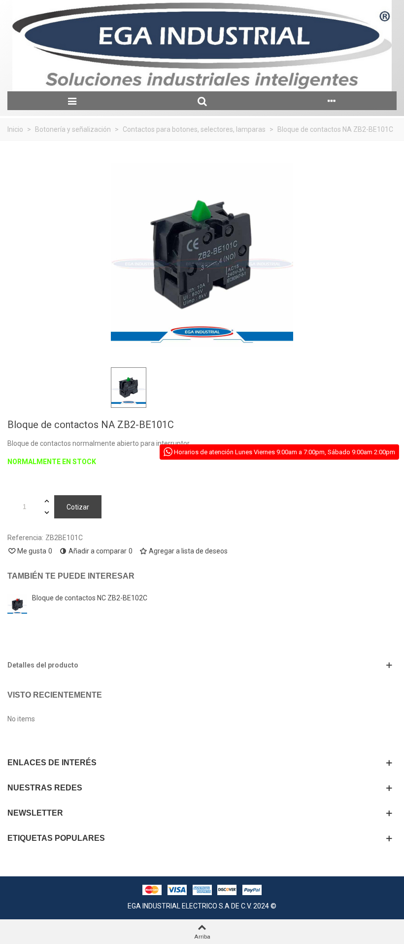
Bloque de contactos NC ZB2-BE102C (89, 598)
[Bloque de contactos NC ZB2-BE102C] (17, 604)
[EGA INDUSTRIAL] (202, 45)
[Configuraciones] (332, 100)
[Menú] (72, 100)
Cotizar (78, 507)
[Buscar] (202, 100)
